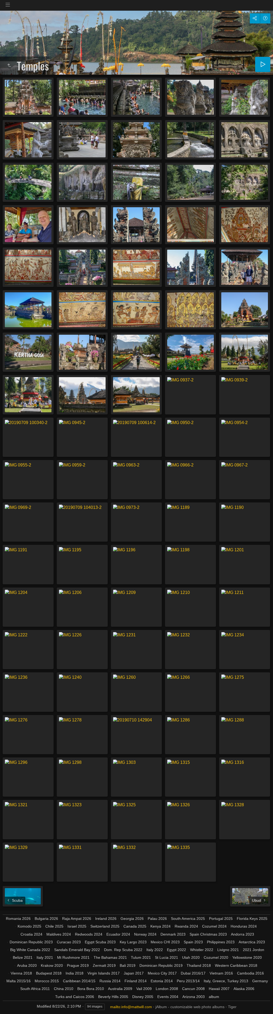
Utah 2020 (191, 957)
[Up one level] (9, 66)
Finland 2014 (136, 981)
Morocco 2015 (47, 981)
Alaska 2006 (244, 989)
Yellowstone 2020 (247, 957)
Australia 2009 (120, 989)
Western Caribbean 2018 (236, 965)
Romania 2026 (18, 918)
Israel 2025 (76, 926)
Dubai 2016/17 (193, 973)
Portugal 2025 (221, 918)
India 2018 (74, 973)
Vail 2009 (144, 989)
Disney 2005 (142, 997)
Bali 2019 (127, 965)
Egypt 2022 (176, 950)
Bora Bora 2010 (90, 989)
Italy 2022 (154, 950)
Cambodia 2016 (250, 973)
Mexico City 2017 (162, 973)
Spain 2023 (193, 942)
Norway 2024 (145, 934)
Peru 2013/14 (188, 981)
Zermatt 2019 (104, 965)
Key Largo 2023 (133, 942)
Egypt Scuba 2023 (100, 942)
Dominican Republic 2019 (161, 965)
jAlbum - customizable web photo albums (189, 1007)
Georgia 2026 (132, 918)
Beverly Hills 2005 (113, 997)
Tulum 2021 (141, 957)
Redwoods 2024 (88, 934)
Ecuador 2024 (118, 934)
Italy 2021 (45, 957)
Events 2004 (167, 997)
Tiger (232, 1007)
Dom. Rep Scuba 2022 (123, 950)
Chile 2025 (54, 926)
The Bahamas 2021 (110, 957)
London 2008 (167, 989)
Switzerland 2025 (104, 926)
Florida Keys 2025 (252, 918)
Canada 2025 (134, 926)
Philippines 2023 (221, 942)
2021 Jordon (253, 950)
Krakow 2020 (52, 965)
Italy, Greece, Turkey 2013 (226, 981)
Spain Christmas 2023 (208, 934)
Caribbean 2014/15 (79, 981)
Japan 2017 (134, 973)
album (214, 997)
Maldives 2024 (58, 934)
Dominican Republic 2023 (31, 942)
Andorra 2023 (242, 934)
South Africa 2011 (35, 989)
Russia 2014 (110, 981)
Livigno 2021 (228, 950)
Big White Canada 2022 (30, 950)
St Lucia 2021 (166, 957)
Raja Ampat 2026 (76, 918)
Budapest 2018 (49, 973)
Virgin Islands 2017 (103, 973)
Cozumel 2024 (214, 926)
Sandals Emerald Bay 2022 (77, 950)
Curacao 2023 (69, 942)
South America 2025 (188, 918)
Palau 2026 (157, 918)
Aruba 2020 (27, 965)
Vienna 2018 (21, 973)
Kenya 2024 (160, 926)
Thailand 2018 (199, 965)
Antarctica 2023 (252, 942)
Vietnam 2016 (221, 973)
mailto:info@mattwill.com (131, 1007)
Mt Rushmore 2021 (73, 957)
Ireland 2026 (106, 918)
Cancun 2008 (193, 989)
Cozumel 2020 (216, 957)
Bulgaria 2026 (46, 918)
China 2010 (63, 989)
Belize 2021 (23, 957)
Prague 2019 (78, 965)
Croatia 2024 (31, 934)
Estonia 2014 (162, 981)
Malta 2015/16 (18, 981)
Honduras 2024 (244, 926)
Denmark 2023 (173, 934)
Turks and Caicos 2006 (74, 997)
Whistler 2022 (201, 950)
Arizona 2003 (193, 997)
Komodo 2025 (29, 926)
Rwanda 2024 (186, 926)
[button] (10, 1003)
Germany (260, 981)
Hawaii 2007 (219, 989)
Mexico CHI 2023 (165, 942)
